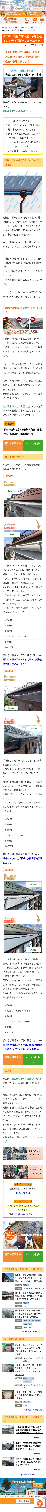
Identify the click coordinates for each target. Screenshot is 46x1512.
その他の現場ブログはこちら (32, 1474)
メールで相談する (33, 445)
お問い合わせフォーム (26, 1214)
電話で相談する (13, 443)
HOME (5, 27)
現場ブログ (15, 27)
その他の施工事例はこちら (33, 1331)
